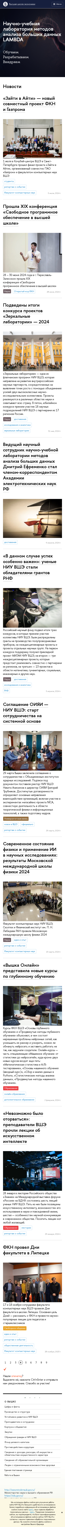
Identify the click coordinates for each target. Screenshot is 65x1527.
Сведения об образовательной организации (26, 1460)
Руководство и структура (17, 1411)
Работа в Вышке (12, 1475)
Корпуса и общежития (15, 1426)
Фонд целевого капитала (17, 1442)
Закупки (8, 1431)
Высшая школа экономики (22, 4)
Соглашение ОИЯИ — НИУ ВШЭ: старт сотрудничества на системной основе (25, 712)
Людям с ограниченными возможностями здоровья (30, 1465)
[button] (25, 1397)
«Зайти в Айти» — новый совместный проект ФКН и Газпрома (29, 103)
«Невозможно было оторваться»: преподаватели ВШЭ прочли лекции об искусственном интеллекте (25, 1127)
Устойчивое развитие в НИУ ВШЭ (21, 1416)
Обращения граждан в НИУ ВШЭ (20, 1437)
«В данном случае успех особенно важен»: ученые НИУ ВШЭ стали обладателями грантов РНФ (29, 567)
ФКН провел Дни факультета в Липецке (26, 1250)
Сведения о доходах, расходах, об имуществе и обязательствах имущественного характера (28, 1453)
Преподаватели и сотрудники (19, 1421)
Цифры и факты (12, 1406)
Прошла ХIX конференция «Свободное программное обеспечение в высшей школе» (30, 214)
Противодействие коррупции (19, 1447)
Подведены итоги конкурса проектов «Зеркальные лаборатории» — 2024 (26, 313)
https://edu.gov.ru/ (14, 1495)
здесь (31, 1509)
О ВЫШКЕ (10, 1401)
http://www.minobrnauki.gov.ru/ (20, 1489)
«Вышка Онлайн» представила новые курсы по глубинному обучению (30, 970)
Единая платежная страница (18, 1470)
